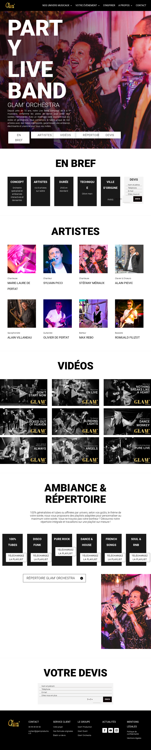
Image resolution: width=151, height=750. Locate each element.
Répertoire (92, 135)
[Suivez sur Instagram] (116, 730)
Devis (110, 135)
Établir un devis (59, 735)
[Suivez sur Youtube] (110, 730)
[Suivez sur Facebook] (104, 730)
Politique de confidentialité (133, 732)
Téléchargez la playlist (16, 557)
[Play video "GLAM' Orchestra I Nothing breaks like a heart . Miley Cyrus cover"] (127, 392)
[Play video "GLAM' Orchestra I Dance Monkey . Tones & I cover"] (127, 421)
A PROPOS (124, 5)
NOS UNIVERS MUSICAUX (55, 5)
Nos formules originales (63, 731)
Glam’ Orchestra (84, 735)
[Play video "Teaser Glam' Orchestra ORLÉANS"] (75, 392)
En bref (19, 137)
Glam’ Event (82, 731)
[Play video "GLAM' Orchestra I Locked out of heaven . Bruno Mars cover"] (23, 421)
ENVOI (137, 199)
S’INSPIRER (109, 5)
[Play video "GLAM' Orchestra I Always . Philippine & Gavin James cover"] (23, 450)
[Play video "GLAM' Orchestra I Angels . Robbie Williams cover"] (75, 450)
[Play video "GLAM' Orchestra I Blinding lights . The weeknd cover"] (75, 421)
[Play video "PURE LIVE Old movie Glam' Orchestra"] (127, 450)
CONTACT (141, 5)
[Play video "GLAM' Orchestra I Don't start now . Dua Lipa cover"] (23, 392)
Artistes (45, 135)
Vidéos (65, 135)
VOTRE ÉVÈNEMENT (86, 5)
